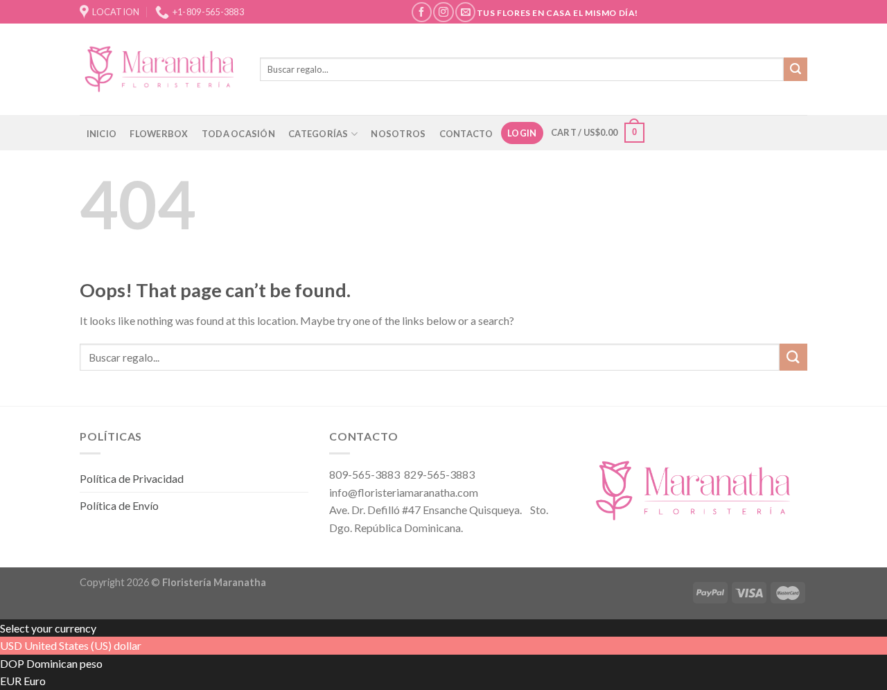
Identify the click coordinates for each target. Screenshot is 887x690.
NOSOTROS (398, 133)
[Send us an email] (465, 12)
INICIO (102, 133)
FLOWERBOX (159, 133)
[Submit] (795, 69)
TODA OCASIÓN (238, 133)
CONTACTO (466, 133)
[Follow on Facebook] (422, 12)
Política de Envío (119, 505)
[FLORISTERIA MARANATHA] (159, 69)
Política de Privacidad (132, 478)
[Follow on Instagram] (443, 12)
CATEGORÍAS (318, 133)
